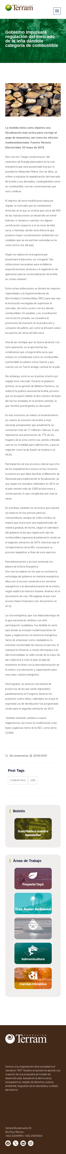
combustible (18, 780)
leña (33, 780)
